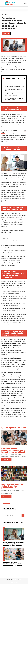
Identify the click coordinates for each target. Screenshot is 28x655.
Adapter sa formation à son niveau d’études (14, 86)
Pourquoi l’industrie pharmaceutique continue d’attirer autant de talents (12, 564)
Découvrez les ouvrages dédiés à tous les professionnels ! (12, 486)
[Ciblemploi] (10, 3)
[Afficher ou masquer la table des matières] (22, 78)
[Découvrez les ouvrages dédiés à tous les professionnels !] (14, 473)
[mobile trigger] (2, 3)
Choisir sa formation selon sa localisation (14, 83)
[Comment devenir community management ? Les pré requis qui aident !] (14, 437)
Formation (6, 33)
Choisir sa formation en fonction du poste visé (14, 90)
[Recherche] (22, 3)
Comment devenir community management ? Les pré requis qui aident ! (13, 450)
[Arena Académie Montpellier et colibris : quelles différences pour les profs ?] (14, 534)
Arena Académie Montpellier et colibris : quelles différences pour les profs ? (13, 544)
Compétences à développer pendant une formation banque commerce (13, 94)
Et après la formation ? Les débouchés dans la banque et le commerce (14, 98)
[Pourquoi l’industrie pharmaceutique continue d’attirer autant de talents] (14, 554)
